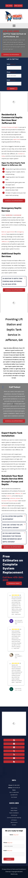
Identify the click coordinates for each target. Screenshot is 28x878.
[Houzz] (14, 761)
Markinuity (14, 874)
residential (9, 215)
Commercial (14, 815)
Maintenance (14, 822)
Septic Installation (14, 813)
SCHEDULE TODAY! (14, 583)
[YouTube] (14, 758)
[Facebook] (14, 743)
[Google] (14, 740)
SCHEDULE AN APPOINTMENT (11, 54)
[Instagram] (14, 747)
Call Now (9, 5)
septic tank (16, 139)
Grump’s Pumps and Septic (10, 127)
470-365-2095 (14, 785)
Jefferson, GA (5, 241)
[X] (14, 751)
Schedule (4, 505)
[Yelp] (14, 754)
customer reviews (14, 498)
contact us (12, 368)
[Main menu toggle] (14, 25)
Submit (12, 88)
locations (9, 496)
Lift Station (14, 820)
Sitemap (8, 871)
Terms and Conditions (18, 869)
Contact (14, 824)
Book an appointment (8, 232)
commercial (17, 215)
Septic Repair (14, 810)
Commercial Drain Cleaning (14, 817)
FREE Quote (18, 5)
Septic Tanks (14, 808)
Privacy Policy (6, 869)
